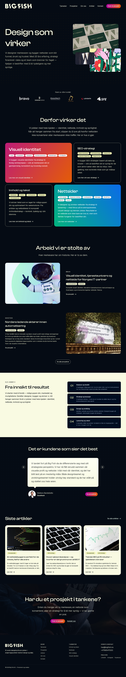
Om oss (43, 656)
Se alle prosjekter (63, 362)
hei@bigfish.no (107, 647)
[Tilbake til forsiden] (18, 6)
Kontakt (43, 659)
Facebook (118, 657)
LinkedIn (103, 657)
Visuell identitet (73, 656)
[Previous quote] (23, 467)
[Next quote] (102, 467)
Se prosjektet (91, 494)
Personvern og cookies (23, 667)
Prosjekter (44, 650)
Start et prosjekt (113, 6)
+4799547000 (107, 650)
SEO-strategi (73, 653)
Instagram (110, 657)
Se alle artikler (113, 518)
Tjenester (43, 647)
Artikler (43, 653)
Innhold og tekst (74, 647)
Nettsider (72, 650)
